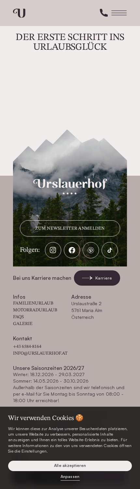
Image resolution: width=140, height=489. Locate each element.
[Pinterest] (91, 250)
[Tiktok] (110, 250)
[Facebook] (72, 250)
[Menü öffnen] (119, 13)
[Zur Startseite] (19, 13)
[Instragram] (53, 250)
